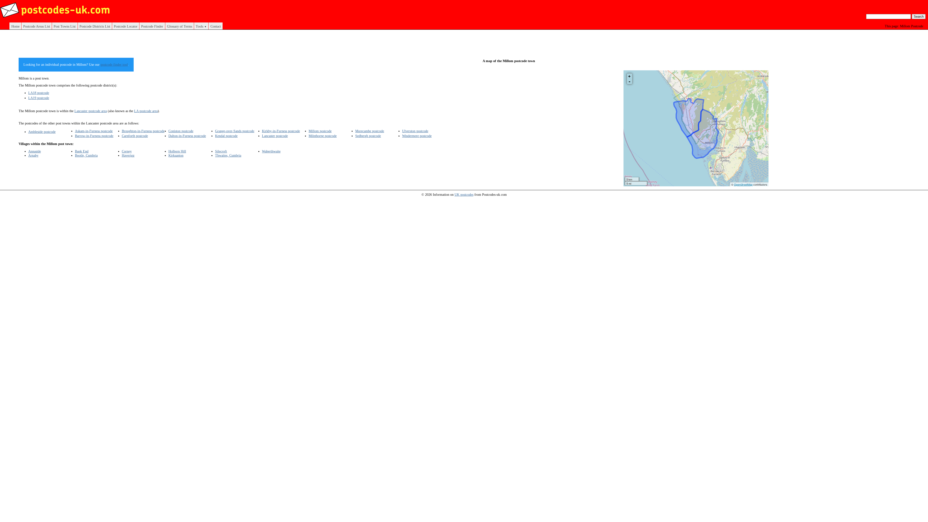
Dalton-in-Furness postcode (187, 136)
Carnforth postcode (135, 136)
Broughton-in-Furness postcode (143, 131)
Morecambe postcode (369, 131)
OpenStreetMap (743, 184)
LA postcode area (146, 111)
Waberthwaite (271, 151)
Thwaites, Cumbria (228, 155)
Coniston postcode (180, 131)
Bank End (81, 151)
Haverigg (128, 155)
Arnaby (33, 155)
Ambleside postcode (42, 132)
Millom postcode (320, 131)
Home (15, 26)
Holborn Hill (177, 151)
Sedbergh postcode (368, 136)
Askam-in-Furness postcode (94, 131)
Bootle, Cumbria (86, 155)
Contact (215, 26)
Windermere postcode (417, 136)
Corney (127, 151)
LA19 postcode (38, 98)
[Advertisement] (232, 45)
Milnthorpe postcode (323, 136)
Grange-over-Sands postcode (234, 131)
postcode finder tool (114, 64)
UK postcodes (464, 194)
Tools (201, 26)
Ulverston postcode (415, 131)
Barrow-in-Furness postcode (94, 136)
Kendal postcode (226, 136)
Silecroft (221, 151)
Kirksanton (175, 155)
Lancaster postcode (275, 136)
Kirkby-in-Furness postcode (281, 131)
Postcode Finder (152, 26)
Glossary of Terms (179, 26)
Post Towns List (65, 26)
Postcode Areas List (36, 26)
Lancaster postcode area (90, 111)
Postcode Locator (126, 26)
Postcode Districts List (95, 26)
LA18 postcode (38, 93)
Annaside (34, 151)
